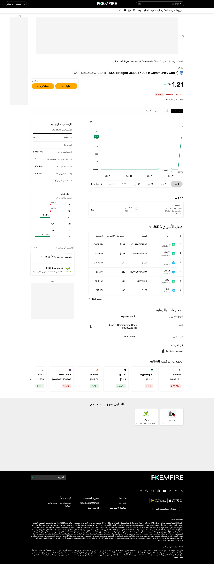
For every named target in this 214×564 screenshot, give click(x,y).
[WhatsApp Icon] (146, 491)
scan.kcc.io (130, 336)
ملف (156, 110)
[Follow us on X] (134, 10)
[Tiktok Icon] (141, 491)
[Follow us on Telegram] (120, 10)
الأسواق (165, 110)
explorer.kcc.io (128, 316)
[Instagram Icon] (158, 491)
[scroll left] (34, 379)
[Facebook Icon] (176, 491)
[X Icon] (181, 491)
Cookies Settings (89, 503)
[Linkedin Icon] (170, 491)
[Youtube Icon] (164, 491)
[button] (208, 4)
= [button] (136, 209)
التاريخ (148, 110)
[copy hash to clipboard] (91, 326)
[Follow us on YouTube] (125, 10)
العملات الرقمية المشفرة (173, 61)
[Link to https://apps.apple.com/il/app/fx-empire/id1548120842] (175, 501)
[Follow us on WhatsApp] (129, 10)
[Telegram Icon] (152, 491)
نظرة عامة (177, 110)
